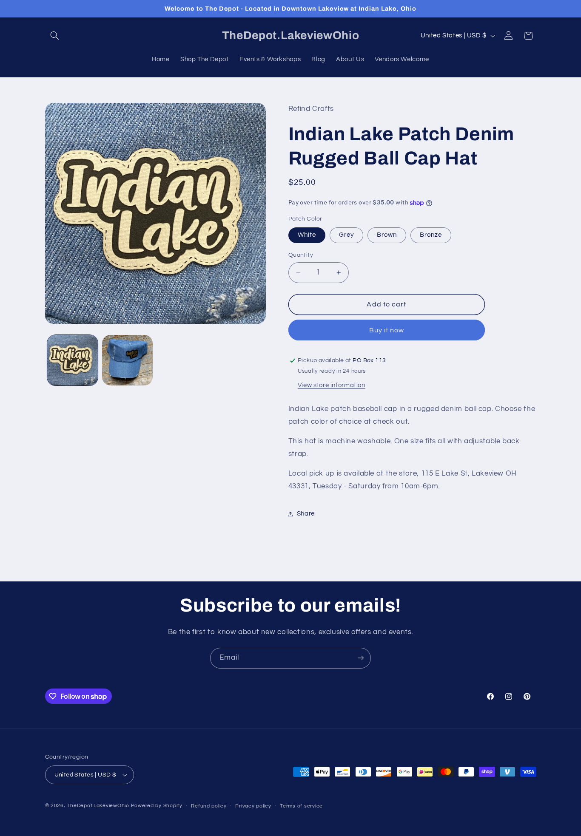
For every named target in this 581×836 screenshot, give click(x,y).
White (307, 235)
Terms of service (301, 806)
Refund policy (209, 806)
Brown (387, 235)
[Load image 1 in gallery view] (72, 360)
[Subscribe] (360, 658)
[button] (55, 35)
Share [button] (306, 513)
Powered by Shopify (156, 805)
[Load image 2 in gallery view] (127, 360)
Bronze (431, 235)
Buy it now (386, 330)
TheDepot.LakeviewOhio (98, 805)
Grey (346, 235)
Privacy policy (253, 806)
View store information (331, 385)
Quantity (300, 255)
